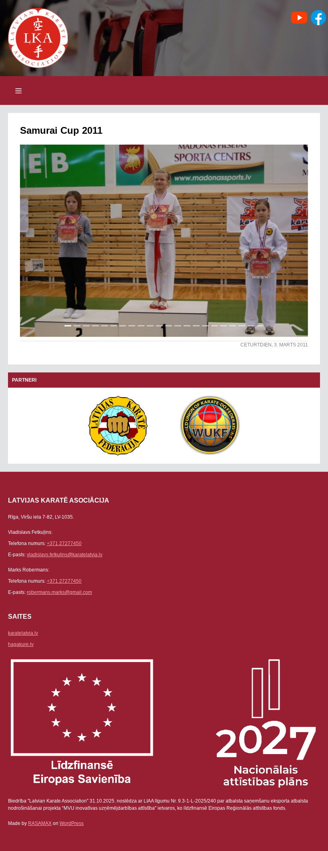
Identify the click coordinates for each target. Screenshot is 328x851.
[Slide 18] (223, 325)
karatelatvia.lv (23, 633)
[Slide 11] (159, 325)
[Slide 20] (241, 325)
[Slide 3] (86, 325)
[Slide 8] (131, 325)
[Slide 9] (141, 325)
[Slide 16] (205, 325)
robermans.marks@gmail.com (59, 592)
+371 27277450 (64, 543)
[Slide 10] (150, 325)
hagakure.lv (21, 644)
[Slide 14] (187, 325)
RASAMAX (40, 823)
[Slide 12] (168, 325)
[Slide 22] (260, 325)
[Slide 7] (122, 325)
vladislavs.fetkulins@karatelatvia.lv (64, 554)
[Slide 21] (251, 325)
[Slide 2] (77, 325)
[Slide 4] (95, 325)
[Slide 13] (177, 325)
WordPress (72, 823)
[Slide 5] (104, 325)
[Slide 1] (67, 325)
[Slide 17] (214, 325)
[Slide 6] (113, 325)
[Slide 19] (232, 325)
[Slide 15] (196, 325)
